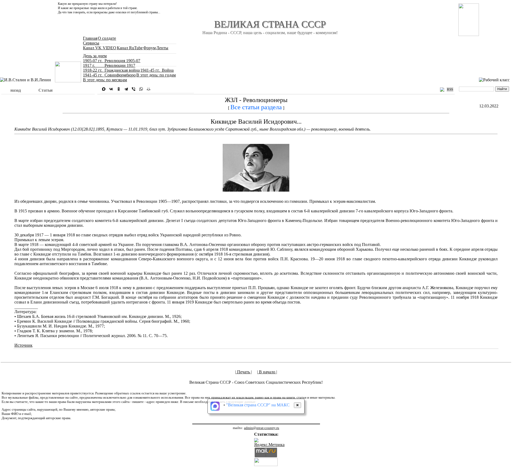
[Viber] (133, 89)
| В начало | (267, 372)
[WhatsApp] (141, 89)
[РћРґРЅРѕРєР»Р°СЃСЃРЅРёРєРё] (118, 89)
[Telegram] (126, 89)
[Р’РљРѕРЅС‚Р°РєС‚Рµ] (111, 89)
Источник (23, 345)
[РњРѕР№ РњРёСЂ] (148, 89)
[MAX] (104, 89)
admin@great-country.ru (261, 428)
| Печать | (243, 372)
